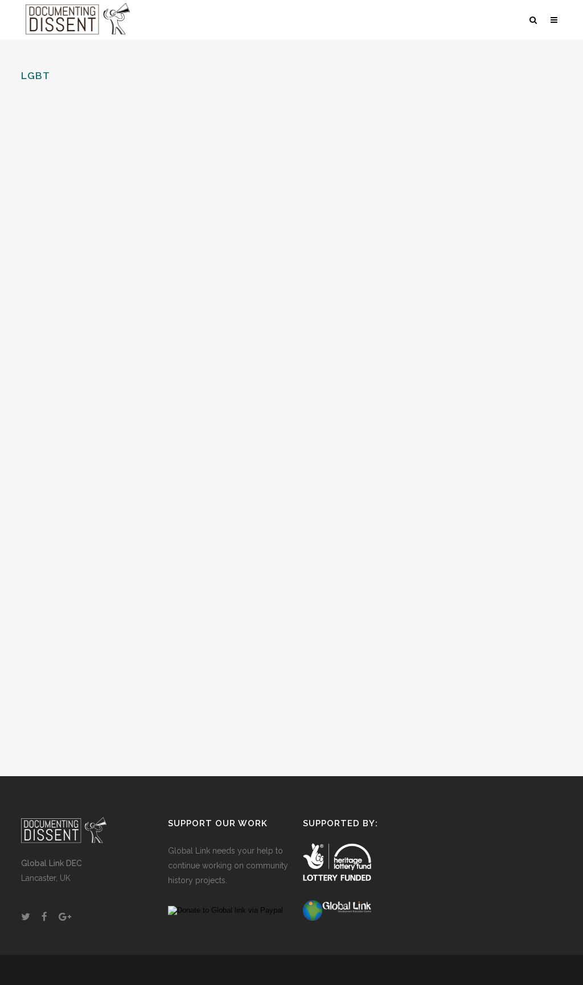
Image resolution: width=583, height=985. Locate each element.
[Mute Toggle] (509, 272)
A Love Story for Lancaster (465, 197)
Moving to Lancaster (87, 197)
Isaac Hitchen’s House (88, 609)
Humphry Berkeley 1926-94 (278, 485)
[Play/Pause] (393, 273)
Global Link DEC (51, 863)
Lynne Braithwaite (80, 456)
